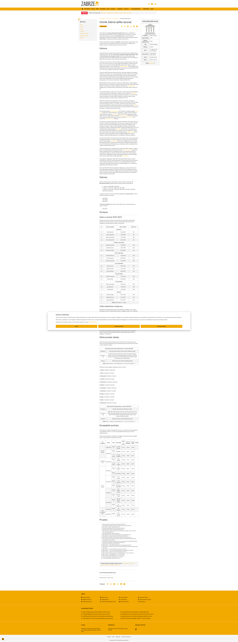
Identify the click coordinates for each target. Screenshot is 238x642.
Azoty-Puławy (115, 114)
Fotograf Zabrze (105, 599)
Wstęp (81, 24)
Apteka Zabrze (105, 597)
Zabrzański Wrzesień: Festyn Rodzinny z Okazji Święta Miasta (135, 612)
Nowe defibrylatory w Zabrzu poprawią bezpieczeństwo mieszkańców (98, 618)
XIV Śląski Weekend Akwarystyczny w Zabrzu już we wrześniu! (96, 614)
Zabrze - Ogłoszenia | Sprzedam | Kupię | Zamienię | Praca (117, 12)
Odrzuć (76, 326)
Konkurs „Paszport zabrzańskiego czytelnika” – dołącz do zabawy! (136, 618)
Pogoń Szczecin (130, 132)
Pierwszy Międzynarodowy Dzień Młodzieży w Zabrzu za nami (96, 612)
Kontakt (110, 630)
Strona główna (102, 18)
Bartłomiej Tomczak (109, 118)
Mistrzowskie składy (84, 33)
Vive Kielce (118, 129)
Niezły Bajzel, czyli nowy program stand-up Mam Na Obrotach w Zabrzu (138, 614)
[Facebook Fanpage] (148, 4)
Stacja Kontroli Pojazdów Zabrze (109, 601)
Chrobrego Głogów (114, 111)
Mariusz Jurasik (129, 117)
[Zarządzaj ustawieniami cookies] (3, 639)
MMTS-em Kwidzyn (127, 149)
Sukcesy (81, 29)
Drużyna (82, 31)
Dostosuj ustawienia (119, 326)
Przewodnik (109, 18)
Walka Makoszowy (115, 564)
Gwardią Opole (114, 141)
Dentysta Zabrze (86, 597)
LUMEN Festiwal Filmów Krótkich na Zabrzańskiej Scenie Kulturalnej (98, 616)
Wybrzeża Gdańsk (124, 66)
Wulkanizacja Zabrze (87, 601)
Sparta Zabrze (107, 564)
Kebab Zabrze (142, 601)
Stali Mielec (133, 93)
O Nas (113, 636)
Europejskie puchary (84, 35)
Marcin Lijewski (125, 155)
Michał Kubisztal (122, 115)
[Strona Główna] (82, 9)
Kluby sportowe (115, 18)
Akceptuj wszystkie (161, 326)
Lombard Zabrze (124, 597)
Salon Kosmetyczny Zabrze (145, 599)
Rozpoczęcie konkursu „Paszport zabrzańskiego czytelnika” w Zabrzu (137, 616)
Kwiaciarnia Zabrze (143, 597)
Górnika (135, 105)
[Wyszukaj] (155, 3)
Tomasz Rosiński (130, 85)
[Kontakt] (151, 4)
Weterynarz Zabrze (87, 599)
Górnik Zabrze (125, 563)
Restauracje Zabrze (125, 601)
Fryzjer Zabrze (124, 599)
